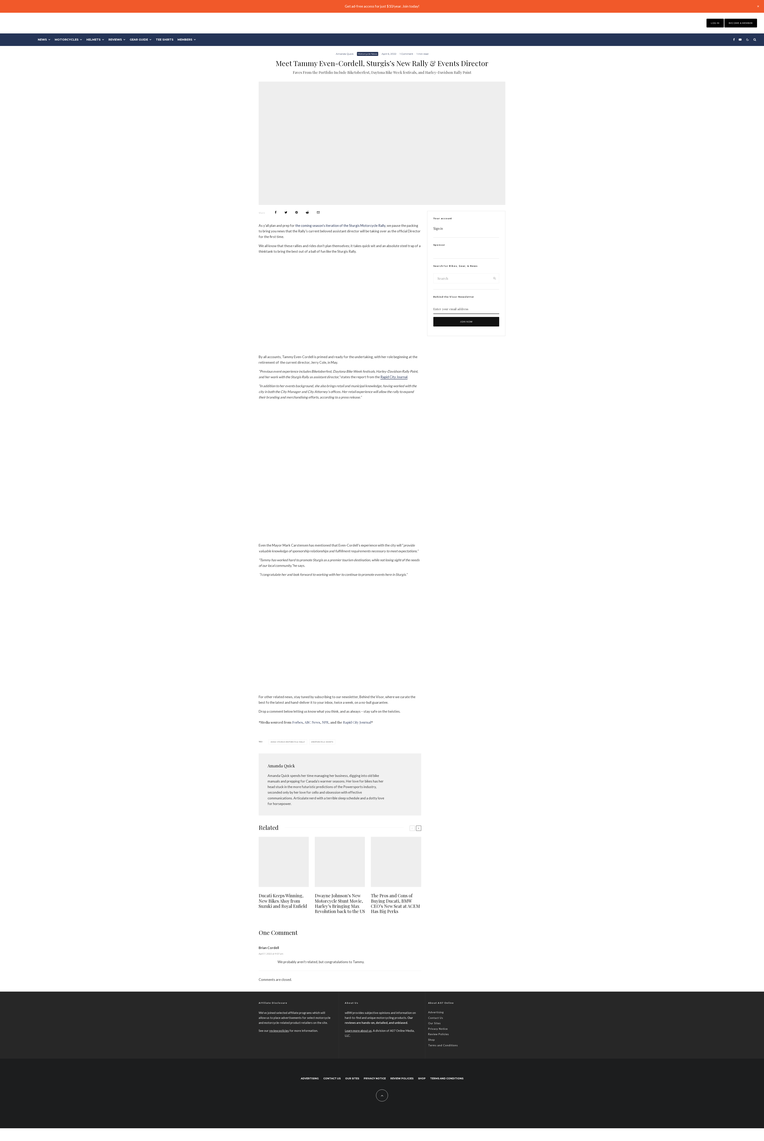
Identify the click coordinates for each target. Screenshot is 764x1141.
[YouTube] (740, 39)
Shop (431, 1039)
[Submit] (307, 212)
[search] (494, 278)
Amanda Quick (345, 53)
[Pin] (296, 212)
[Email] (318, 212)
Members (184, 39)
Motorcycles (67, 39)
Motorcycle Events (323, 742)
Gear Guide (139, 39)
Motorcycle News (367, 53)
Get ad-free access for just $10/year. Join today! (382, 6)
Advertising (436, 1012)
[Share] (276, 212)
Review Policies (438, 1034)
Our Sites (434, 1023)
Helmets (93, 39)
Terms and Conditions (443, 1045)
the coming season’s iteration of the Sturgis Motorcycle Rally (340, 225)
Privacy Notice (438, 1028)
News (42, 39)
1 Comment (406, 53)
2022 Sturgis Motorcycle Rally (288, 742)
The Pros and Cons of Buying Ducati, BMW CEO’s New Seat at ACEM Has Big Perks (395, 903)
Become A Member (741, 23)
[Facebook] (734, 39)
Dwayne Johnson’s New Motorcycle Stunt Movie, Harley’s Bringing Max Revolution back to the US (340, 903)
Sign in (438, 228)
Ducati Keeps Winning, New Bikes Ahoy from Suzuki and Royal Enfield (283, 901)
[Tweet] (286, 212)
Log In (715, 23)
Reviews (115, 39)
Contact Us (435, 1017)
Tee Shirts (164, 39)
